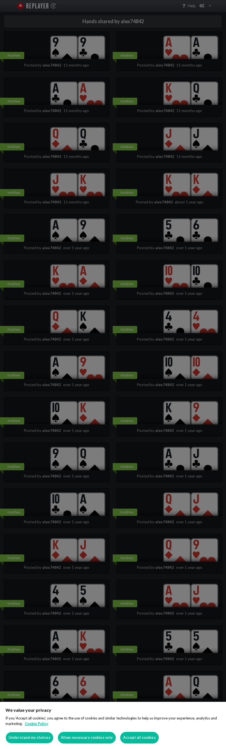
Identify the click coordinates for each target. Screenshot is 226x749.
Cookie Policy (36, 723)
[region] (113, 725)
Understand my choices (29, 737)
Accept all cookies (139, 737)
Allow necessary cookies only (87, 737)
